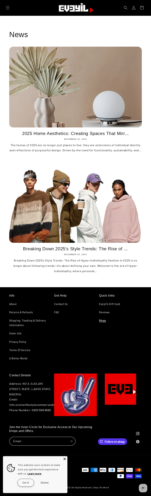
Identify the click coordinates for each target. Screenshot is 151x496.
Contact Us (61, 304)
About (13, 304)
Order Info (15, 333)
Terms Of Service (20, 350)
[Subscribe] (71, 441)
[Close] (64, 459)
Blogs (102, 320)
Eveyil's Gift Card (109, 304)
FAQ (56, 312)
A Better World (18, 358)
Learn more (34, 473)
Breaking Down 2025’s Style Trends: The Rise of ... (75, 248)
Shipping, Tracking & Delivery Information (27, 323)
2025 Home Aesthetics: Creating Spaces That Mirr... (75, 133)
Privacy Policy (17, 341)
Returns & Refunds (21, 312)
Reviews (104, 312)
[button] (8, 8)
